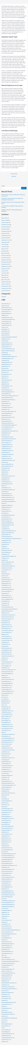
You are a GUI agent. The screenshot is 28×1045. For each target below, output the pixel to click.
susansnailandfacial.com (7, 849)
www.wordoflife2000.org (7, 464)
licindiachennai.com (6, 311)
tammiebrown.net (6, 703)
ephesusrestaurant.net (7, 945)
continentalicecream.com (7, 630)
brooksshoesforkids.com (7, 808)
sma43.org (4, 898)
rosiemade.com (5, 491)
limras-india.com (5, 305)
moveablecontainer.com (7, 407)
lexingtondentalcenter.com (8, 524)
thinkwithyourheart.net (7, 458)
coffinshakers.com (6, 677)
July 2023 (4, 270)
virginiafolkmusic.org (6, 540)
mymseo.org (4, 1020)
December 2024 (5, 235)
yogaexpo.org (5, 560)
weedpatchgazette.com (7, 483)
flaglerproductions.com (7, 626)
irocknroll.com (5, 462)
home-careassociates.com (8, 562)
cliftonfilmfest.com (6, 452)
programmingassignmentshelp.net (9, 337)
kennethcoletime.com (6, 687)
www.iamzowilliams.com (7, 932)
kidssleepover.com (6, 339)
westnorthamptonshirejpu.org (8, 399)
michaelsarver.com (6, 517)
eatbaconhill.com (5, 335)
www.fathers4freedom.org (8, 855)
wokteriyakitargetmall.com (8, 522)
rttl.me (3, 1027)
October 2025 (5, 229)
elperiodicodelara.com (7, 307)
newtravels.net (5, 340)
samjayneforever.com (7, 977)
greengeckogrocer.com (7, 519)
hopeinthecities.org (6, 581)
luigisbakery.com (5, 912)
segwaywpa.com (5, 814)
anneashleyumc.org (6, 875)
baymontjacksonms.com (7, 728)
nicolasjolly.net (5, 646)
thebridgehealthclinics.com (8, 818)
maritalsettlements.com (7, 724)
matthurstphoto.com (6, 979)
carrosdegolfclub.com (7, 429)
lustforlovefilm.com (6, 644)
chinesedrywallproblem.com (8, 740)
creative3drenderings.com (8, 826)
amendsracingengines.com (8, 869)
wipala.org (4, 571)
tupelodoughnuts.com (7, 493)
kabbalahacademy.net (7, 507)
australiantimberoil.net (7, 421)
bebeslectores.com (6, 419)
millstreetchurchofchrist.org (8, 986)
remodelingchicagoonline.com (8, 900)
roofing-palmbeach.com (7, 444)
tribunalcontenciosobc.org (8, 616)
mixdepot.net (5, 922)
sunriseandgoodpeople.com (8, 738)
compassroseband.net (7, 800)
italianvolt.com (5, 474)
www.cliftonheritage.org (7, 896)
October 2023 (5, 264)
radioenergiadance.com (7, 385)
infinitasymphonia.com (7, 648)
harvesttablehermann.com (8, 427)
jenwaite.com (5, 1000)
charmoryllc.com (5, 603)
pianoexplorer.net (5, 935)
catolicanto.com (5, 548)
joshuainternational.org (7, 847)
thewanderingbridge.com (7, 683)
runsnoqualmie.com (6, 883)
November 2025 (5, 226)
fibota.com (4, 955)
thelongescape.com (6, 706)
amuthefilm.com (5, 642)
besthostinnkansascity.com (8, 1033)
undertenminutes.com (7, 325)
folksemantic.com (6, 470)
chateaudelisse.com (6, 393)
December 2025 (5, 224)
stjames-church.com (6, 663)
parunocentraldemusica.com (8, 959)
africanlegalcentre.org (7, 650)
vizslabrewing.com (6, 477)
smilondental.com (6, 509)
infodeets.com (5, 315)
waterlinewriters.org (6, 820)
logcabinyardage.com (6, 830)
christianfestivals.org (6, 712)
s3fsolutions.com (5, 434)
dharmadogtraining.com (7, 1023)
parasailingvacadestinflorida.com (9, 988)
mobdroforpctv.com (6, 585)
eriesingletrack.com (6, 487)
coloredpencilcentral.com (7, 450)
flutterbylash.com (6, 994)
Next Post (14, 176)
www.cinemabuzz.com (7, 920)
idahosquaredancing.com (7, 466)
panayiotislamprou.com (7, 389)
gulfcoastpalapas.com (7, 816)
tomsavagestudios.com (7, 536)
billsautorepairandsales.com (8, 969)
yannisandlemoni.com (7, 481)
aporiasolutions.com (6, 812)
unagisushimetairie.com (7, 362)
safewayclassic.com (6, 346)
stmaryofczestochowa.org (8, 679)
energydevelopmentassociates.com (10, 431)
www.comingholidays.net (7, 599)
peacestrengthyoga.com (7, 863)
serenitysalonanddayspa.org (8, 319)
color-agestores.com (6, 569)
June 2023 (4, 273)
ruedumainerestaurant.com (8, 656)
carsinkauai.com (5, 984)
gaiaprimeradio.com (6, 701)
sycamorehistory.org (6, 926)
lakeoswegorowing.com (7, 1012)
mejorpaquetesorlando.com (8, 499)
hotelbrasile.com (5, 401)
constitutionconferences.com (8, 793)
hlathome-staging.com (7, 521)
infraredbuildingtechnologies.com (9, 425)
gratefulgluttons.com (6, 583)
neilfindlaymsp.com (6, 769)
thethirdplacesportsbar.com (8, 943)
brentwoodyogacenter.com (8, 902)
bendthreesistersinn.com (7, 742)
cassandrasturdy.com (7, 587)
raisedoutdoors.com (6, 456)
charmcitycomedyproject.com (8, 669)
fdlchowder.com (5, 888)
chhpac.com (4, 1022)
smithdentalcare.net (6, 1035)
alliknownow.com (5, 612)
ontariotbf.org (5, 352)
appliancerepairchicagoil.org (8, 350)
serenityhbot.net (5, 845)
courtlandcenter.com (6, 767)
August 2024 (4, 242)
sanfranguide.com (6, 601)
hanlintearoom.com (6, 996)
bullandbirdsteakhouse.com (8, 892)
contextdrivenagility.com (7, 673)
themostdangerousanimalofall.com (9, 609)
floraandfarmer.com (6, 432)
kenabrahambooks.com (7, 638)
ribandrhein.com (5, 544)
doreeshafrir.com (5, 667)
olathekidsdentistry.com (7, 495)
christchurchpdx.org (6, 636)
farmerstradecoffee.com (7, 828)
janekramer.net (5, 695)
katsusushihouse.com (6, 652)
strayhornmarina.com (6, 624)
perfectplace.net (5, 554)
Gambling (4, 296)
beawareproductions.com (7, 671)
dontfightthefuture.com (7, 446)
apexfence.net (5, 1041)
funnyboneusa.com (6, 746)
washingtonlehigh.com (7, 910)
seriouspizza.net (5, 798)
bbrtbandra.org (5, 368)
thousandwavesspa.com (7, 765)
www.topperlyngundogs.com (8, 857)
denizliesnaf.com (5, 791)
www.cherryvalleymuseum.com (9, 411)
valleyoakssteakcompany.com (9, 785)
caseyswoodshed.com (7, 787)
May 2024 (4, 248)
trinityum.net (4, 939)
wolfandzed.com (5, 916)
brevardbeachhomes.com (7, 436)
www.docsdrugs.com (6, 885)
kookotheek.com (5, 387)
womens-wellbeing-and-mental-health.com (11, 538)
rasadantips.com (5, 329)
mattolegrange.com (6, 708)
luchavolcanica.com (6, 753)
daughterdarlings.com (7, 313)
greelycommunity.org (6, 654)
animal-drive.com (6, 804)
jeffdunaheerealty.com (7, 861)
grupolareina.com (6, 409)
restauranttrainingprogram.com (9, 530)
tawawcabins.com (6, 468)
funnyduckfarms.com (6, 998)
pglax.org (4, 732)
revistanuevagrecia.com (7, 661)
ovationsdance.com (6, 542)
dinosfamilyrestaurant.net (7, 423)
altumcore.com (5, 802)
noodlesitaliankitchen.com (7, 358)
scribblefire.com (5, 558)
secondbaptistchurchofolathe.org (9, 1018)
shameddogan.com (6, 822)
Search (3, 186)
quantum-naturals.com (7, 971)
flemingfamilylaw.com (6, 1008)
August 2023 (4, 268)
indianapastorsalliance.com (8, 783)
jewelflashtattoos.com (7, 364)
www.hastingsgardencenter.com (9, 933)
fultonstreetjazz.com (6, 403)
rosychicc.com (5, 575)
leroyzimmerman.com (6, 1004)
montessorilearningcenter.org (8, 973)
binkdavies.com (5, 634)
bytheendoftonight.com (7, 579)
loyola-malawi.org (6, 573)
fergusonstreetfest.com (7, 975)
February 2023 (5, 281)
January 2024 (5, 257)
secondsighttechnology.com (8, 515)
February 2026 (5, 220)
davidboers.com (5, 832)
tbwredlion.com (5, 967)
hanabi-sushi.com (6, 914)
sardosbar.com (5, 472)
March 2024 (4, 253)
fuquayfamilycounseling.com (8, 1014)
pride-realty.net (5, 990)
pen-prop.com (5, 851)
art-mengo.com (5, 699)
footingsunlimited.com (7, 881)
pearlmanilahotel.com (6, 374)
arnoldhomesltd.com (6, 448)
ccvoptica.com (5, 908)
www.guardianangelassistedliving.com (10, 961)
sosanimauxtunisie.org (7, 380)
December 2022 (5, 286)
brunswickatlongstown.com (8, 691)
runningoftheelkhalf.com (7, 859)
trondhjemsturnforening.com (8, 963)
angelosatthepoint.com (7, 781)
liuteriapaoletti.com (6, 736)
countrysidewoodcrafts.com (8, 348)
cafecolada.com (5, 593)
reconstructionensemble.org (8, 750)
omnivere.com (5, 327)
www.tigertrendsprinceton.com (9, 853)
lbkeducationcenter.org (7, 550)
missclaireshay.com (6, 303)
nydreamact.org (5, 360)
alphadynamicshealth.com (8, 992)
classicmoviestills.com (7, 591)
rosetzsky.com (5, 658)
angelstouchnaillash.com (7, 505)
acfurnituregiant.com (6, 323)
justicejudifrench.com (6, 681)
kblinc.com (4, 485)
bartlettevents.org (6, 405)
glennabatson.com (6, 622)
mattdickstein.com (6, 836)
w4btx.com (4, 503)
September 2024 (5, 240)
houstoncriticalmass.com (7, 607)
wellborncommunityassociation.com (10, 395)
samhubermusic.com (6, 1039)
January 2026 (5, 222)
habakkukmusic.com (6, 841)
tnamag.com (4, 806)
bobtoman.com (5, 378)
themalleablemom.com (7, 685)
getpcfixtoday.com (6, 366)
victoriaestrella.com (6, 763)
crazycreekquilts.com (6, 632)
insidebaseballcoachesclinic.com (9, 982)
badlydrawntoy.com (6, 838)
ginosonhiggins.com (6, 720)
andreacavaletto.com (6, 564)
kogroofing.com (5, 382)
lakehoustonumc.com (6, 840)
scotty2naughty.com (6, 665)
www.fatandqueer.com (7, 873)
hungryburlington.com (7, 689)
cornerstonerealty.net (7, 928)
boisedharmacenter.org (7, 568)
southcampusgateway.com (8, 391)
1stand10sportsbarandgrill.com (9, 501)
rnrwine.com (4, 1010)
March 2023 (4, 279)
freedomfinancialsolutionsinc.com (9, 865)
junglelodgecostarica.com (7, 710)
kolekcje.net (4, 546)
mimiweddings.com (6, 1031)
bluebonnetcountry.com (7, 370)
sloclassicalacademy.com (7, 618)
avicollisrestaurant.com (7, 771)
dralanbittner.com (6, 479)
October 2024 (5, 237)
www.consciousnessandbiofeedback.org (11, 930)
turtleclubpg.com (5, 759)
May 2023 (4, 275)
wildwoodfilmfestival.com (7, 397)
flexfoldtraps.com (6, 867)
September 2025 (5, 231)
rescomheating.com (6, 1029)
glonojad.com (5, 659)
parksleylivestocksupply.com (8, 566)
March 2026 (4, 218)
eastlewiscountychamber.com (8, 614)
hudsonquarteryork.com (7, 953)
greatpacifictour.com (6, 761)
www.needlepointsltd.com (7, 890)
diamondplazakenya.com (7, 965)
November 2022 (5, 288)
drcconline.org (5, 773)
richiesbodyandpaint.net (7, 309)
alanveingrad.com (6, 718)
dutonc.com (4, 704)
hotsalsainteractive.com (7, 317)
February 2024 (5, 255)
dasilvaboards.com (6, 620)
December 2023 (5, 259)
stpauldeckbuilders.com (7, 879)
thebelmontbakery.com (7, 344)
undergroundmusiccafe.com (8, 1037)
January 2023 (5, 284)
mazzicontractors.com (7, 941)
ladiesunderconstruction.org (8, 417)
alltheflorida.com (5, 980)
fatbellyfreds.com (6, 949)
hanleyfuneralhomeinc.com (8, 497)
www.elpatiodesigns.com (7, 951)
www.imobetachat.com (7, 834)
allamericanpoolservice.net (8, 532)
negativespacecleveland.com (8, 734)
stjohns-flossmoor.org (6, 744)
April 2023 (4, 277)
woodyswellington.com (7, 947)
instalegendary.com (6, 354)
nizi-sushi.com (5, 697)
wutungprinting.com (6, 722)
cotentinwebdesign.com (7, 413)
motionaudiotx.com (6, 1025)
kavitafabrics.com (6, 751)
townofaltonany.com (6, 730)
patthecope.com (5, 794)
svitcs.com (4, 796)
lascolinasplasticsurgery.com (8, 894)
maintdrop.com (5, 376)
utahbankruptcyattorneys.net (8, 460)
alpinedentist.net (5, 384)
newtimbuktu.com (6, 331)
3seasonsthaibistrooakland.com (9, 556)
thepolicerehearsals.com (7, 611)
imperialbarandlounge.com (8, 454)
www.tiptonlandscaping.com (8, 904)
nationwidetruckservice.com (8, 757)
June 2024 (4, 246)
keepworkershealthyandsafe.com (9, 356)
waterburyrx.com (5, 777)
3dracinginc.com (5, 605)
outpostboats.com (6, 577)
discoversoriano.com (6, 595)
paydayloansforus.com (7, 342)
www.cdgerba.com (6, 957)
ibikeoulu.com (5, 675)
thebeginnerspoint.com (7, 597)
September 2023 (5, 266)
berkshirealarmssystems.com (8, 475)
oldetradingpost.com (6, 415)
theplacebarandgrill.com (7, 775)
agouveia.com (5, 1016)
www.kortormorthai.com (7, 871)
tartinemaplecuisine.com (7, 693)
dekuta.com (4, 918)
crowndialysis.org (6, 528)
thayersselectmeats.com (7, 810)
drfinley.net (4, 1006)
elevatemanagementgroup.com (9, 1002)
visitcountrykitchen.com (7, 714)
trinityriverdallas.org (6, 552)
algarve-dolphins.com (6, 716)
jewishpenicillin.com (6, 534)
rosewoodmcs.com (6, 924)
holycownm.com (5, 755)
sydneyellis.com (5, 526)
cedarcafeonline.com (6, 321)
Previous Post (14, 173)
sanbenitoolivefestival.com (8, 589)
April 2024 (4, 251)
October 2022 (5, 290)
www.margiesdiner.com (7, 887)
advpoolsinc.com (5, 779)
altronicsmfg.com (6, 333)
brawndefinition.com (6, 628)
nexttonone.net (5, 843)
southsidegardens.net (6, 937)
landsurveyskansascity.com (8, 877)
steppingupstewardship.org (8, 906)
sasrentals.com (5, 513)
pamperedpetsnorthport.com (8, 489)
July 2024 (4, 244)
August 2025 (4, 233)
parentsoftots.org (6, 824)
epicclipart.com (5, 372)
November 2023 (5, 262)
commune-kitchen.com (7, 640)
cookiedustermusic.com (7, 748)
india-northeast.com (6, 442)
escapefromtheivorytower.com (9, 438)
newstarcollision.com (6, 511)
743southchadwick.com (7, 440)
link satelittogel (21, 17)
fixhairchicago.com (6, 789)
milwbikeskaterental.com (7, 726)
